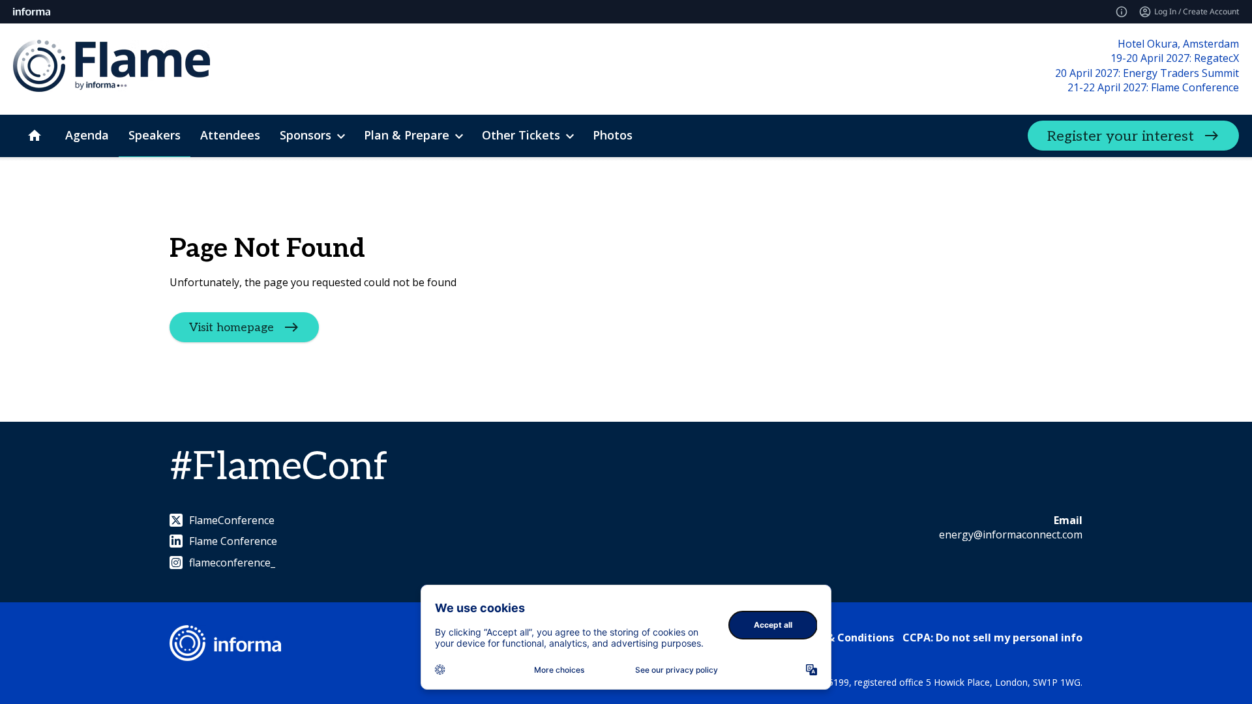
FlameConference (232, 520)
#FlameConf (279, 467)
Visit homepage (231, 327)
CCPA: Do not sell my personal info (992, 637)
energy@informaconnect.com (1010, 534)
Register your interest (1120, 136)
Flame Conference (233, 541)
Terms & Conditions (842, 637)
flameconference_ (232, 562)
